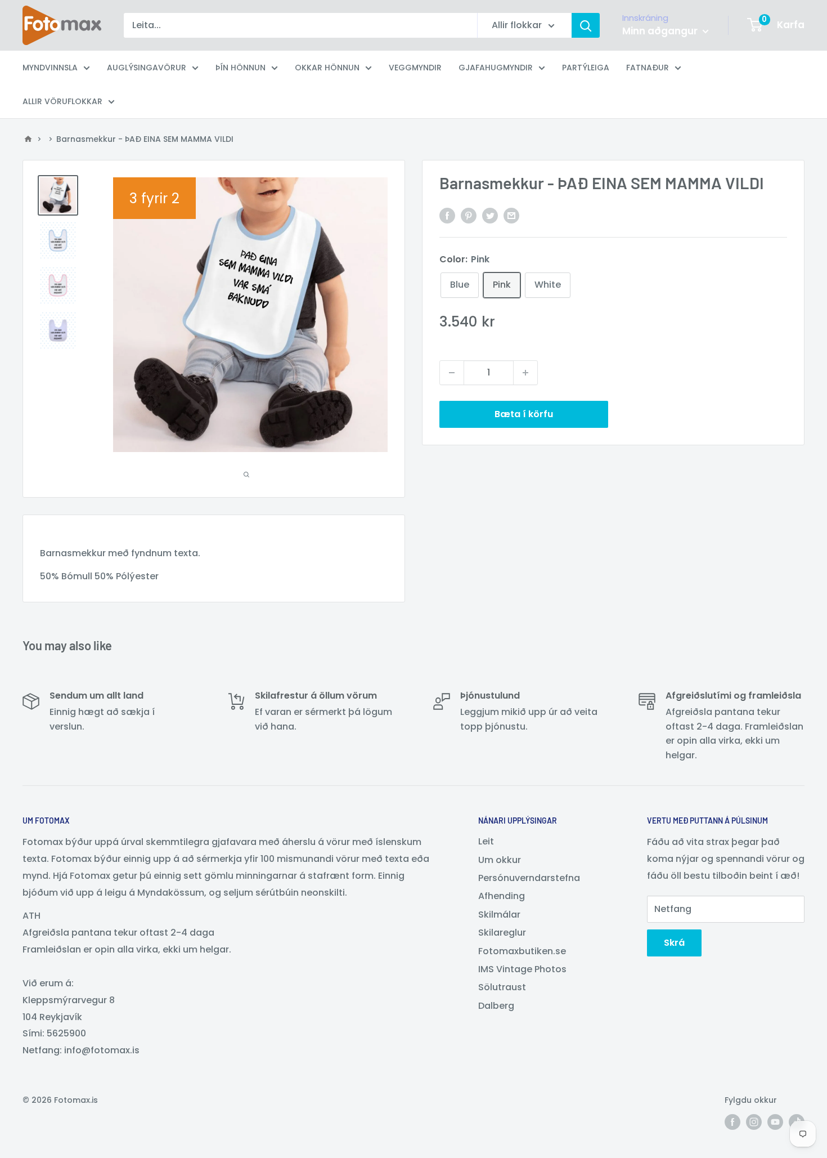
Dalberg (496, 1005)
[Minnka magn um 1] (452, 372)
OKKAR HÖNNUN (327, 67)
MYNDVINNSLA (50, 67)
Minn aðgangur (661, 31)
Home (28, 139)
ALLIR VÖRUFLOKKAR (62, 101)
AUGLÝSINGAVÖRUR (146, 67)
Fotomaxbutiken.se (522, 951)
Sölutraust (502, 987)
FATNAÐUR (647, 67)
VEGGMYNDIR (415, 67)
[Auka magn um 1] (525, 372)
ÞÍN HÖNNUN (240, 67)
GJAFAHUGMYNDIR (496, 67)
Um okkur (499, 859)
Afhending (501, 895)
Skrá (674, 942)
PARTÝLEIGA (585, 67)
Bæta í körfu (524, 414)
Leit (486, 841)
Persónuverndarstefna (529, 877)
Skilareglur (502, 932)
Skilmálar (499, 914)
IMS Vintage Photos (522, 969)
